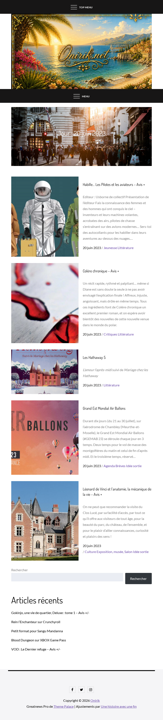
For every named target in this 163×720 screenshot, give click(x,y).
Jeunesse (110, 248)
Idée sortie (134, 466)
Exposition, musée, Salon (114, 552)
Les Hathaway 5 (94, 357)
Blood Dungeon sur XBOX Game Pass (38, 640)
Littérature (125, 248)
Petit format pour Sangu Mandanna (37, 631)
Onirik (95, 700)
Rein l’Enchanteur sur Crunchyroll (35, 622)
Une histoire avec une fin (119, 706)
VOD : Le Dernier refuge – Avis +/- (35, 649)
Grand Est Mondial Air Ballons (104, 408)
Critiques (110, 334)
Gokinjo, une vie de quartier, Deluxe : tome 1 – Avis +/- (50, 613)
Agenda (109, 466)
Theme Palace (63, 706)
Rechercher (19, 570)
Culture (90, 552)
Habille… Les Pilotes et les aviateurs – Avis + (114, 184)
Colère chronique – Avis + (101, 271)
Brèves (120, 466)
